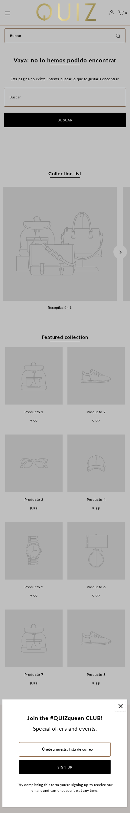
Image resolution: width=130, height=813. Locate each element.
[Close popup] (120, 706)
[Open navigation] (17, 12)
